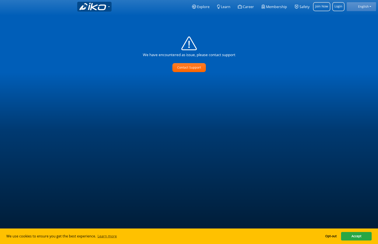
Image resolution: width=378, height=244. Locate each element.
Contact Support (189, 67)
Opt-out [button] (331, 236)
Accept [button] (356, 236)
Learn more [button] (107, 236)
